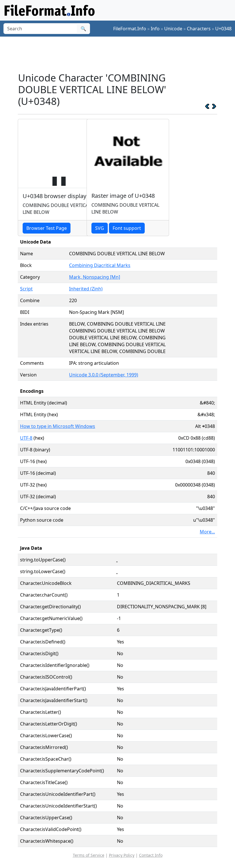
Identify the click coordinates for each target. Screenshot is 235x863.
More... (207, 532)
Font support (127, 228)
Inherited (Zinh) (86, 289)
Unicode (173, 28)
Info (155, 28)
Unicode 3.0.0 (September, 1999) (103, 375)
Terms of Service (88, 855)
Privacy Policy (121, 855)
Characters (199, 28)
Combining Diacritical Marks (99, 265)
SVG (99, 228)
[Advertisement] (122, 54)
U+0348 (223, 28)
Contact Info (150, 855)
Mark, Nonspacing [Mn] (94, 277)
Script (26, 289)
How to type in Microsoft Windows (57, 426)
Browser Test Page (46, 228)
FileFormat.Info (129, 28)
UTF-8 (26, 438)
